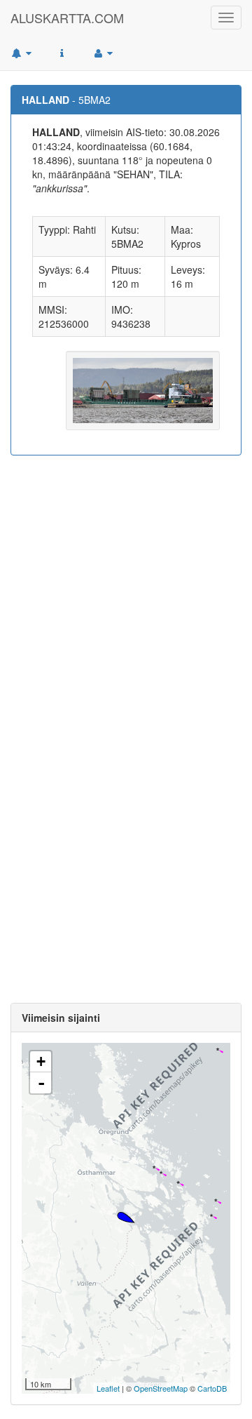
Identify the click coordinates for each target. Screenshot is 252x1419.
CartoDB (212, 1388)
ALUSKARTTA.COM (67, 17)
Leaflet (108, 1388)
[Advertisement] (126, 595)
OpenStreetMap (161, 1388)
